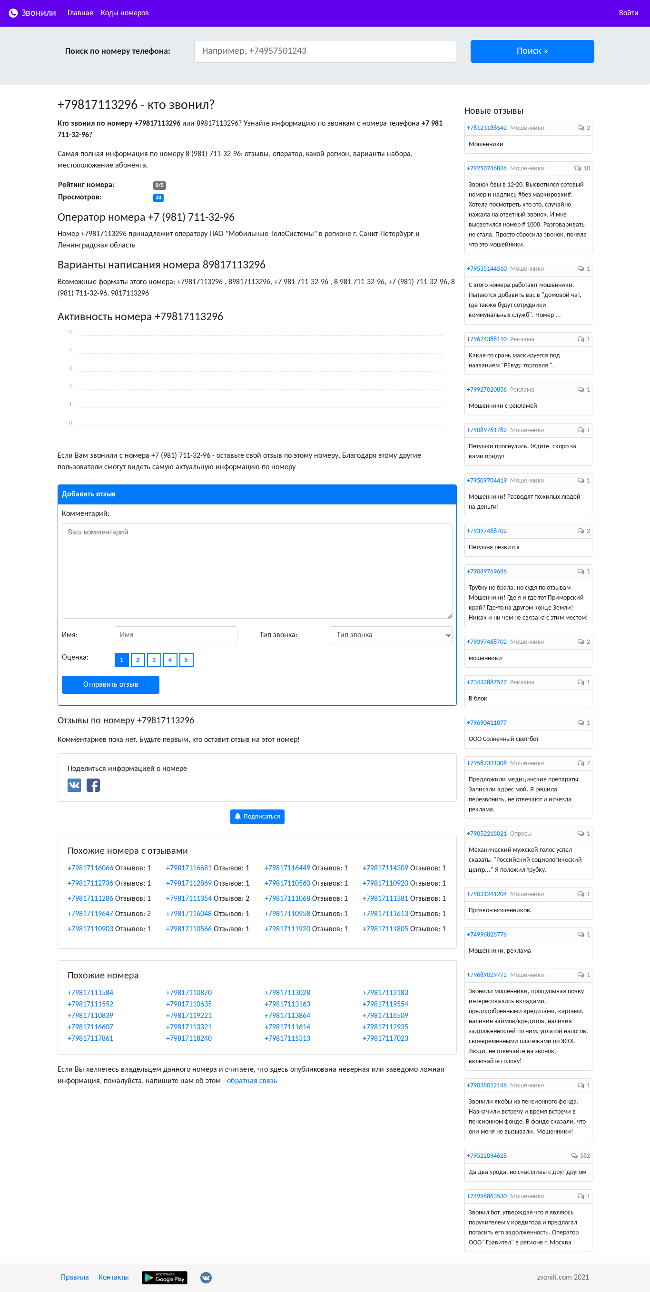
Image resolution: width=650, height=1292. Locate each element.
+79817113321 (189, 1027)
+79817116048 (189, 914)
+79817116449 (287, 868)
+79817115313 (287, 1039)
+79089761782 (487, 430)
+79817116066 (90, 868)
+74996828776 (487, 934)
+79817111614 (287, 1027)
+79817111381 (385, 899)
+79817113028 (287, 993)
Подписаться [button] (261, 816)
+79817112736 (90, 884)
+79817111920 (287, 929)
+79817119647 (90, 914)
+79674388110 (487, 339)
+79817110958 (287, 914)
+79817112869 (189, 884)
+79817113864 (287, 1016)
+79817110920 (385, 884)
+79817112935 (385, 1027)
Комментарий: (85, 514)
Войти (629, 13)
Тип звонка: (278, 635)
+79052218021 (487, 834)
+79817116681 (189, 868)
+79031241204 (487, 894)
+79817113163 (287, 1004)
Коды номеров (125, 13)
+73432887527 (487, 682)
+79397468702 (487, 531)
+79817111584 (90, 993)
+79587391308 (487, 763)
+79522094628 (487, 1156)
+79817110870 (189, 993)
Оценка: (75, 657)
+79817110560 (287, 884)
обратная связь (252, 1081)
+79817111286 (90, 899)
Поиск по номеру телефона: (117, 51)
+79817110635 (189, 1004)
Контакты (113, 1278)
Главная (80, 13)
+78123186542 (487, 128)
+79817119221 (189, 1016)
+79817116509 (385, 1016)
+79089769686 (487, 571)
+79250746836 (487, 168)
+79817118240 (189, 1039)
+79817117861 (90, 1039)
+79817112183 (385, 993)
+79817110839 (90, 1016)
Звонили (37, 13)
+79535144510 (487, 269)
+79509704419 (487, 480)
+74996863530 (487, 1196)
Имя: (70, 635)
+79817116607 (90, 1027)
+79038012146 (487, 1085)
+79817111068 (287, 899)
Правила (75, 1278)
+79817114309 (385, 868)
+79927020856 (487, 390)
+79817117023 (385, 1039)
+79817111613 (385, 914)
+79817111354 (189, 899)
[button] (533, 51)
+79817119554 (385, 1004)
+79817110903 (90, 929)
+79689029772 (487, 975)
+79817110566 (189, 929)
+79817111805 (385, 929)
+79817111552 (90, 1004)
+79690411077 (487, 723)
